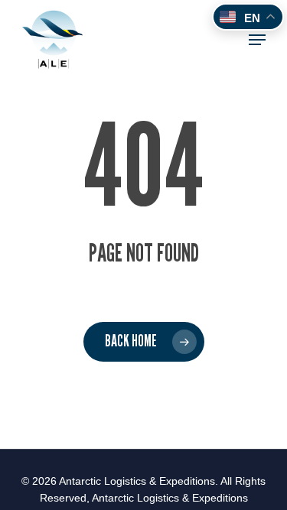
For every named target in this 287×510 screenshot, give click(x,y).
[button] (257, 39)
